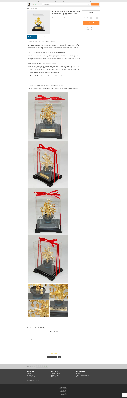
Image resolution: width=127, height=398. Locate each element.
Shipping (37, 1)
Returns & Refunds (43, 1)
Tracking (54, 1)
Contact (58, 1)
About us (29, 373)
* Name (31, 336)
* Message (32, 342)
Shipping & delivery (55, 375)
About (50, 1)
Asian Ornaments (33, 8)
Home (28, 1)
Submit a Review (52, 357)
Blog (63, 1)
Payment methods (55, 373)
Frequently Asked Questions (82, 375)
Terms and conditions (32, 376)
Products (32, 1)
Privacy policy (30, 375)
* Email (31, 339)
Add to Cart (92, 23)
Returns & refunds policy (57, 376)
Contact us (78, 373)
